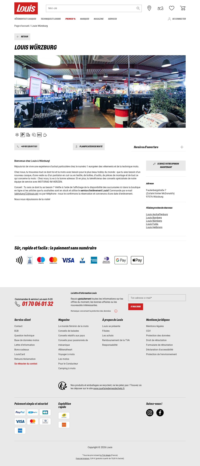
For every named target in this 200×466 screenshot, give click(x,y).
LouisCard (19, 354)
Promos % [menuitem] (70, 19)
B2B (16, 330)
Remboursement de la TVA (116, 340)
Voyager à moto (66, 354)
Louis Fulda (152, 224)
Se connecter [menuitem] (179, 19)
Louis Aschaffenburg (157, 214)
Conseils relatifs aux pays (71, 335)
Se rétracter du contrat (25, 363)
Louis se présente (111, 326)
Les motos (63, 359)
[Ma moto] (160, 8)
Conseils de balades (68, 330)
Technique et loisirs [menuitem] (51, 19)
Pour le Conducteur (68, 363)
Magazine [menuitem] (98, 19)
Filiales (106, 330)
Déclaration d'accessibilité (159, 349)
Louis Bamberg (154, 217)
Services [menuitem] (112, 19)
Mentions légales (155, 326)
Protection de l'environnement (161, 354)
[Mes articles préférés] (172, 8)
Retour (24, 36)
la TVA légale (105, 455)
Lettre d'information (24, 345)
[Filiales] (149, 8)
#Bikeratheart (65, 349)
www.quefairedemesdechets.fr (109, 388)
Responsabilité (109, 345)
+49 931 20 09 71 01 (29, 146)
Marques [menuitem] (84, 19)
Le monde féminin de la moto (73, 326)
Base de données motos (26, 340)
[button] (138, 8)
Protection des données (158, 335)
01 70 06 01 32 (37, 304)
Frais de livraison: (83, 459)
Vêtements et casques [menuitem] (25, 19)
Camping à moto (67, 368)
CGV (148, 330)
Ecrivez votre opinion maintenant (168, 165)
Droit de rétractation (156, 340)
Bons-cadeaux (21, 349)
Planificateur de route (91, 146)
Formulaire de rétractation (159, 345)
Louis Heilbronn (154, 227)
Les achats (107, 335)
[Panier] (183, 8)
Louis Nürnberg (154, 220)
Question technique (24, 335)
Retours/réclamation (25, 359)
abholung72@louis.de (26, 193)
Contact (18, 326)
